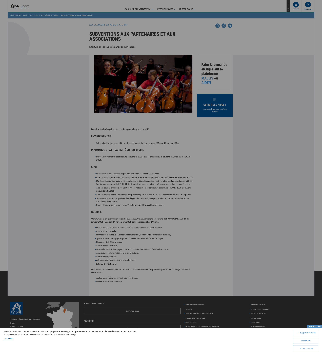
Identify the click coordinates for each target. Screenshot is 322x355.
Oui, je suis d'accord (306, 333)
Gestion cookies (314, 326)
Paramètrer (305, 340)
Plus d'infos (8, 339)
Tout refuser (306, 348)
